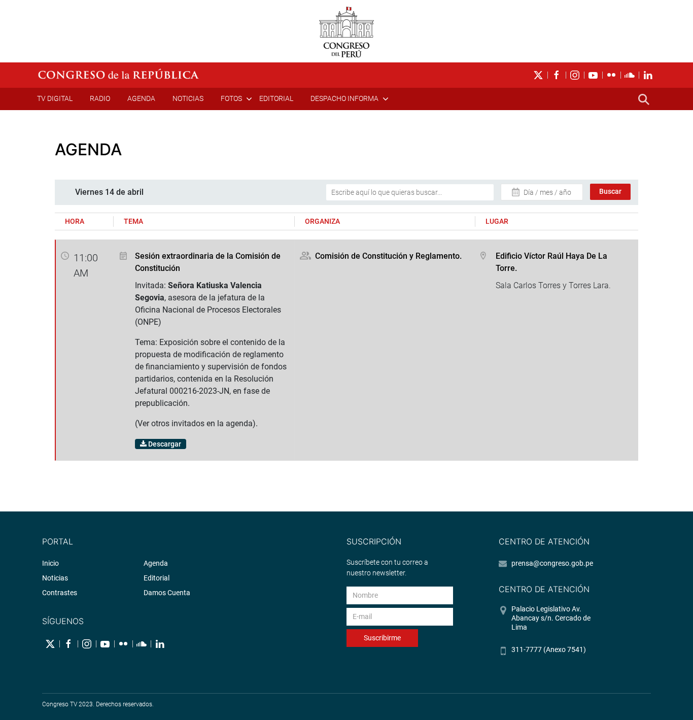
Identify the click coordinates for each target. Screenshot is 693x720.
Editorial (276, 98)
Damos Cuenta (167, 593)
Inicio (50, 563)
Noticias (187, 98)
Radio (100, 98)
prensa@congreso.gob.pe (552, 563)
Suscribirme (382, 638)
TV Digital (55, 98)
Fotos (231, 98)
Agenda (141, 98)
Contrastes (59, 593)
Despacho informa (344, 98)
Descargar (164, 444)
